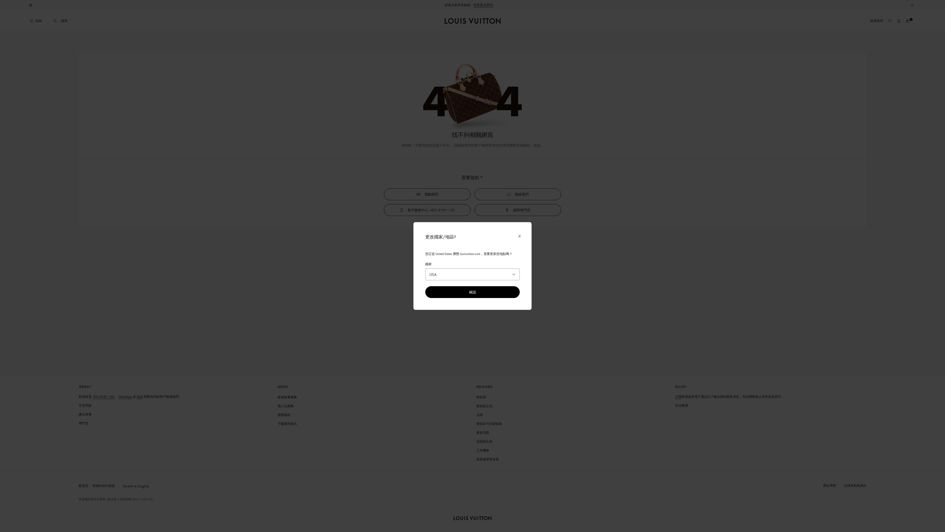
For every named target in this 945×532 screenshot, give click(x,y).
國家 (428, 264)
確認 (472, 292)
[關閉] (519, 236)
